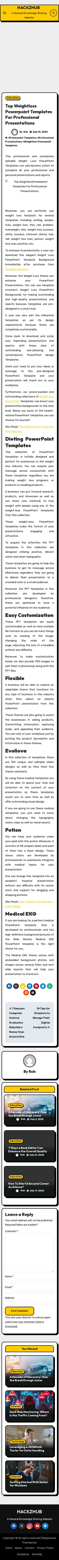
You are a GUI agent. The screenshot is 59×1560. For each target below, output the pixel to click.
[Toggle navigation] (4, 13)
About (18, 1547)
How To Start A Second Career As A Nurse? (28, 1185)
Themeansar (29, 1542)
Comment (11, 1231)
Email (9, 1287)
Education (13, 98)
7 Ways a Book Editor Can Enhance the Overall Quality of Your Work (27, 1151)
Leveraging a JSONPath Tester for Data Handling (27, 1448)
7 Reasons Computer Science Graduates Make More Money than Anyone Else (17, 1022)
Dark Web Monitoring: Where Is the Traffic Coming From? (29, 1413)
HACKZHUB (28, 7)
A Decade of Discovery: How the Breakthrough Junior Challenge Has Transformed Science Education (29, 1382)
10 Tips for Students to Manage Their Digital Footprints (41, 1018)
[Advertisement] (29, 55)
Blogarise (47, 1538)
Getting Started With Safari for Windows (29, 1483)
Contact (29, 1547)
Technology (17, 1441)
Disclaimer (23, 1554)
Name (9, 1276)
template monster (16, 269)
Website (9, 1297)
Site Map (37, 1554)
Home (8, 1547)
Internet (16, 1406)
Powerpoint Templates (23, 138)
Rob (25, 132)
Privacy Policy (45, 1547)
